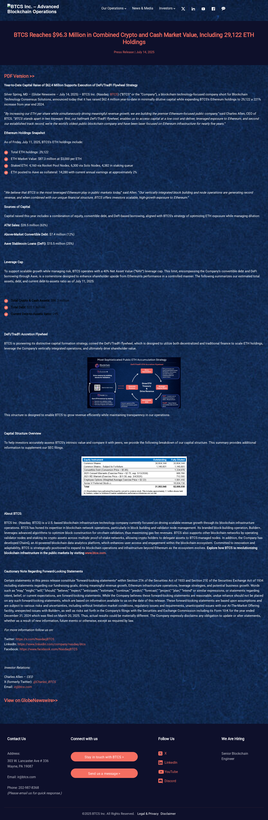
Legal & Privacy (147, 814)
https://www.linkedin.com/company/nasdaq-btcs (52, 644)
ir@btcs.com (26, 777)
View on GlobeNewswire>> (31, 700)
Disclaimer (168, 814)
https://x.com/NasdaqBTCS (35, 639)
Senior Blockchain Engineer (235, 756)
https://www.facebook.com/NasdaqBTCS (48, 649)
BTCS (114, 94)
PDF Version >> (19, 76)
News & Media (142, 8)
